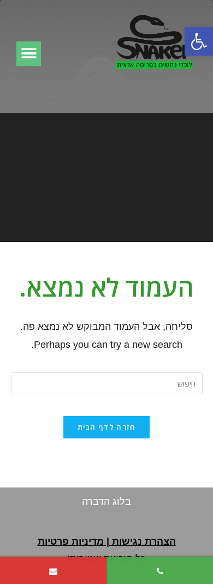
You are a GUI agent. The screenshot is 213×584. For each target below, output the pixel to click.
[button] (199, 41)
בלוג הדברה (106, 501)
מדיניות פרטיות (71, 541)
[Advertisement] (106, 177)
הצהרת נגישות (144, 541)
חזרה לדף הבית (107, 427)
